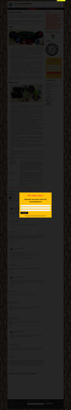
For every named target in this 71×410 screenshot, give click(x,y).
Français (59, 0)
